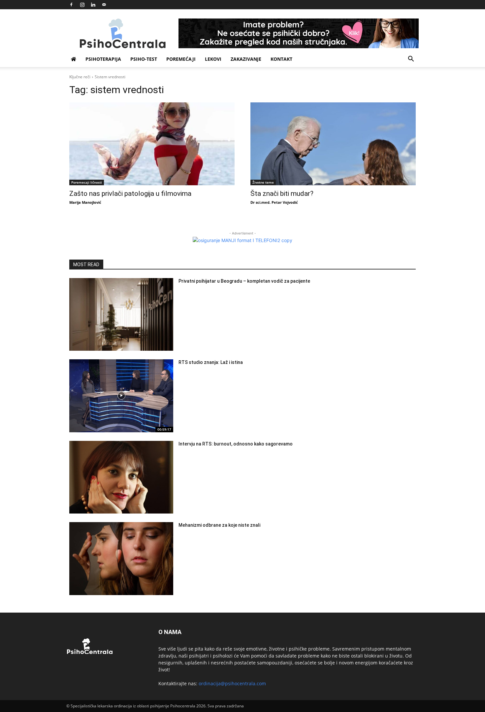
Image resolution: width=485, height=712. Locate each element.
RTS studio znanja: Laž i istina (210, 362)
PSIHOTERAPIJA (103, 59)
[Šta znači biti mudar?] (333, 143)
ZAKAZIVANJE (246, 59)
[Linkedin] (93, 4)
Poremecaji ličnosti (86, 182)
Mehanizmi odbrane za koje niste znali (219, 525)
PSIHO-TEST (143, 59)
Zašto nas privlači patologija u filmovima (130, 193)
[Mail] (104, 4)
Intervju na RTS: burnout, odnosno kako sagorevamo (235, 443)
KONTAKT (281, 59)
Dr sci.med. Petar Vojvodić (274, 202)
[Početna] (73, 59)
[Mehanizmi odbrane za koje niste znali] (121, 558)
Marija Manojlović (85, 202)
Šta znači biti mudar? (281, 193)
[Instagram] (82, 4)
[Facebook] (71, 4)
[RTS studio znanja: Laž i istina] (121, 395)
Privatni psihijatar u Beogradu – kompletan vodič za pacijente (244, 281)
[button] (411, 59)
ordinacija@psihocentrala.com (232, 683)
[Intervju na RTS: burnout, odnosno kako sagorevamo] (121, 477)
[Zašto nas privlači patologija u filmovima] (152, 143)
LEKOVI (213, 59)
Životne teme (263, 182)
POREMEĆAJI (181, 59)
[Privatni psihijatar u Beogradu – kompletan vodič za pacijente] (121, 314)
